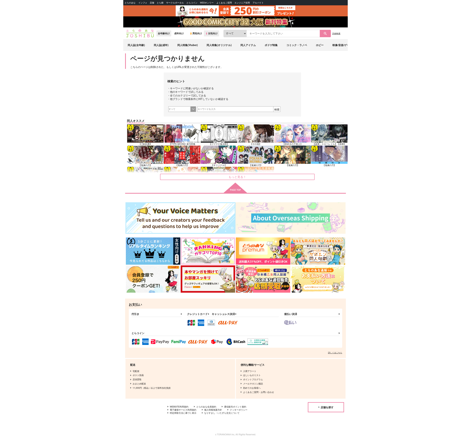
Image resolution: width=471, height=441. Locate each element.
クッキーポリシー (238, 409)
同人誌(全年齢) (136, 45)
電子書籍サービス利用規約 (183, 409)
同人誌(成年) (161, 45)
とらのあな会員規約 (206, 406)
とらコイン (191, 2)
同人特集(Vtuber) (187, 45)
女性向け (213, 33)
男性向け (197, 33)
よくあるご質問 (224, 2)
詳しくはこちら (335, 352)
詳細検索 (336, 33)
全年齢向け (164, 33)
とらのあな (130, 2)
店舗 (152, 2)
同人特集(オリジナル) (219, 45)
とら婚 (160, 2)
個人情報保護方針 (213, 409)
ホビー (320, 45)
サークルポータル (175, 2)
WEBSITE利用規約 (179, 406)
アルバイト (258, 2)
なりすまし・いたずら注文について (222, 412)
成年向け (179, 33)
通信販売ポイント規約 (235, 406)
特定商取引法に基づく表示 (183, 412)
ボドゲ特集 (271, 45)
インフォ (142, 2)
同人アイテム (248, 45)
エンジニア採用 (242, 2)
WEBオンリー (207, 2)
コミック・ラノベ (296, 45)
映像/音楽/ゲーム (342, 45)
